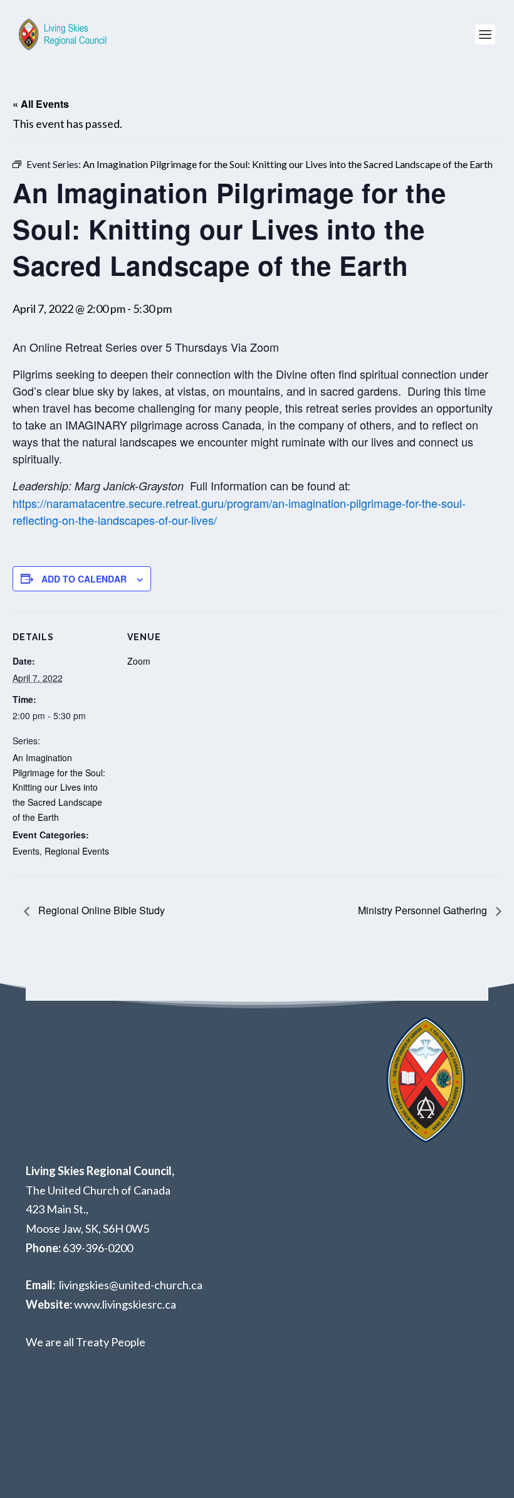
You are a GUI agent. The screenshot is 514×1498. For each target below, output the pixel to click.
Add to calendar (84, 578)
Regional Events (77, 851)
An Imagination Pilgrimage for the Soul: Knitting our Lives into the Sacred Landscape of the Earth (59, 787)
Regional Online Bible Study (100, 910)
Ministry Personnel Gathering (424, 910)
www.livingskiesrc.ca (125, 1304)
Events (26, 851)
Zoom (138, 661)
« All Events (41, 104)
